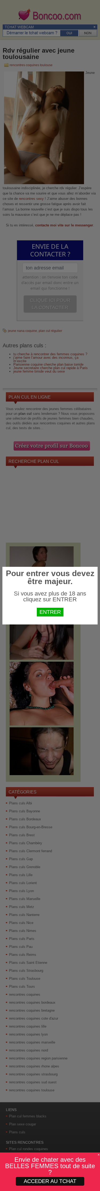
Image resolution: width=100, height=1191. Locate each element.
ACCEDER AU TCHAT (50, 1181)
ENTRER (50, 612)
